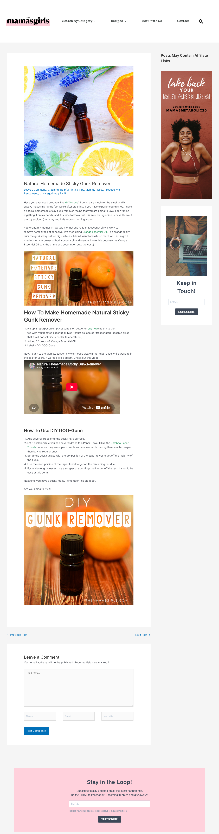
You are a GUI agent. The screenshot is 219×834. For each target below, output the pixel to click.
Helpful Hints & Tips (72, 189)
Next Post (142, 634)
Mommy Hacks (94, 189)
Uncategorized (48, 193)
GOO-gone (71, 202)
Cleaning (53, 189)
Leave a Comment (35, 189)
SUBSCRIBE (186, 312)
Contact (183, 21)
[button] (201, 21)
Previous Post (17, 634)
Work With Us (151, 21)
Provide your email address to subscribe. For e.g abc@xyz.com (98, 811)
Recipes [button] (117, 21)
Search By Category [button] (77, 21)
